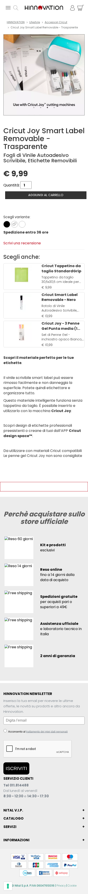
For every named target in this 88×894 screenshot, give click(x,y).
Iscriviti (16, 768)
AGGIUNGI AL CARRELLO (45, 195)
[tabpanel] (44, 74)
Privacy (61, 885)
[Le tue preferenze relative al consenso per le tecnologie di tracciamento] (8, 886)
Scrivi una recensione (22, 243)
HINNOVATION (16, 22)
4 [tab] (54, 107)
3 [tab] (47, 107)
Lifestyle (34, 22)
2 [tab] (40, 107)
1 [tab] (34, 107)
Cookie (72, 885)
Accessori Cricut (56, 22)
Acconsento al (38, 731)
